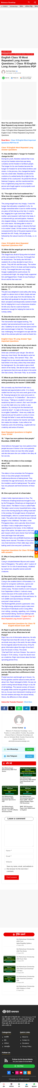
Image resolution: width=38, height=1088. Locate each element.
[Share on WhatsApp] (36, 535)
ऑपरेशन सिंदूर (29, 6)
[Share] (36, 556)
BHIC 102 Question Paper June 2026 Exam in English (27, 808)
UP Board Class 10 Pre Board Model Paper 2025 (17, 54)
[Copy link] (36, 545)
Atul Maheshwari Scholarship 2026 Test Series (9, 769)
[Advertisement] (19, 29)
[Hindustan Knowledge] (8, 2)
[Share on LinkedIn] (36, 549)
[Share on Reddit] (36, 552)
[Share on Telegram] (36, 542)
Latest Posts (6, 51)
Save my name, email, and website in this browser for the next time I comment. (20, 869)
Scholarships (14, 6)
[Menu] (35, 2)
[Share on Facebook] (36, 532)
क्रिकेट (21, 6)
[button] (29, 2)
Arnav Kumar (12, 71)
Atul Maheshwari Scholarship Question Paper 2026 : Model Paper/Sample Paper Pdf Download (27, 800)
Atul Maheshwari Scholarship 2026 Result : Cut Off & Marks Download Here (10, 809)
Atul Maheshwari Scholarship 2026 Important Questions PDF (9, 799)
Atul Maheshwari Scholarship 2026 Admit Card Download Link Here (28, 780)
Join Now (29, 749)
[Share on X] (36, 539)
